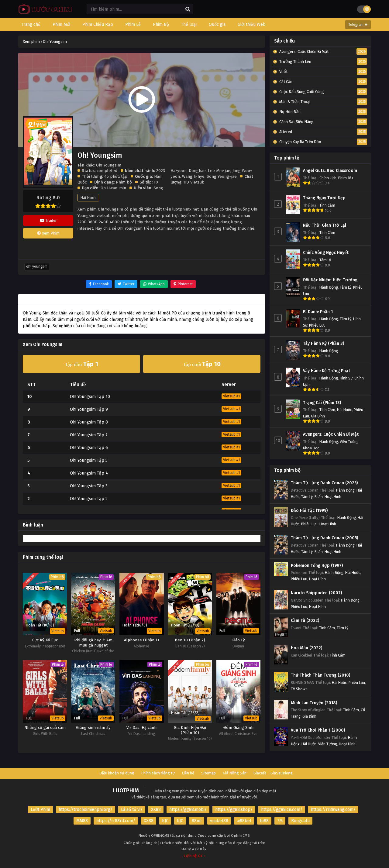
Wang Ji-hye (193, 176)
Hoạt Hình (333, 496)
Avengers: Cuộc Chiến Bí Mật (331, 434)
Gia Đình (318, 416)
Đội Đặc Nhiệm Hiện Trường (330, 280)
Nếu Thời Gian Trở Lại (324, 225)
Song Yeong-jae (222, 176)
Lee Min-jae (219, 170)
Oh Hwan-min (113, 187)
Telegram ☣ (358, 24)
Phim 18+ (345, 178)
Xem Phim (50, 233)
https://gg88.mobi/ (188, 809)
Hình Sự (346, 378)
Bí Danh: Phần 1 (318, 311)
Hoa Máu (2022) (306, 647)
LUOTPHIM (126, 790)
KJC (165, 820)
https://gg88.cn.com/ (281, 809)
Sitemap (208, 773)
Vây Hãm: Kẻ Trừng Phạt (326, 370)
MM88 (82, 820)
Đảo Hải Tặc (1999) (309, 510)
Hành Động (328, 287)
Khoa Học (311, 448)
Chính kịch (327, 178)
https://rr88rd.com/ (115, 820)
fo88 (264, 820)
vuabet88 (219, 820)
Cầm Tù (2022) (305, 620)
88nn (196, 820)
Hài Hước (88, 197)
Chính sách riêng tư (158, 773)
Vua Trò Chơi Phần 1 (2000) (318, 730)
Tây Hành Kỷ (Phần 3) (323, 343)
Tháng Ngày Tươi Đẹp (324, 198)
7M (280, 820)
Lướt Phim (40, 809)
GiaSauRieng (281, 773)
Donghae (197, 170)
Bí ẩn (319, 496)
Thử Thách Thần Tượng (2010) (320, 675)
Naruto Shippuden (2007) (316, 592)
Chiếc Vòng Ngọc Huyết (326, 252)
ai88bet (244, 820)
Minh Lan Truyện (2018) (314, 702)
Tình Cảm (327, 205)
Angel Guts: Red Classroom (330, 170)
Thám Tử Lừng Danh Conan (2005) (324, 537)
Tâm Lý (325, 260)
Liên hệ (188, 773)
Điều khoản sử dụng (116, 773)
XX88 (156, 809)
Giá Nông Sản (234, 773)
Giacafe (260, 773)
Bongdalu (300, 820)
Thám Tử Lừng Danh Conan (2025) (324, 482)
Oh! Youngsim (36, 266)
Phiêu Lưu (317, 325)
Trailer (50, 220)
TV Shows (299, 689)
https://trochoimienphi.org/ (85, 809)
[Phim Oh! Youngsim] (43, 14)
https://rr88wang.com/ (333, 809)
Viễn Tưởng (349, 441)
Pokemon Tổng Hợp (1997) (317, 565)
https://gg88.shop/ (234, 809)
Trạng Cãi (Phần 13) (322, 402)
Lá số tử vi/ (132, 809)
